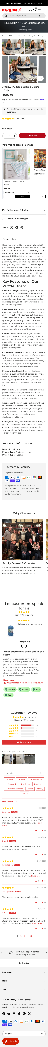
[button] (39, 15)
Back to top (24, 963)
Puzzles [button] (30, 789)
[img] (24, 612)
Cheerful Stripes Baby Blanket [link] (13, 183)
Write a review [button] (24, 742)
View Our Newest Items (32, 3)
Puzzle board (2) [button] (36, 779)
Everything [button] (25, 784)
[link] (16, 164)
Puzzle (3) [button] (21, 779)
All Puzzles (12, 36)
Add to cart (32, 135)
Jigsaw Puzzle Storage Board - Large (31, 36)
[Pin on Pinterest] (21, 227)
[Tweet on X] (11, 227)
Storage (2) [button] (12, 784)
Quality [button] (40, 789)
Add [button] (22, 197)
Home (4, 36)
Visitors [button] (24, 793)
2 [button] (21, 936)
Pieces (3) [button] (9, 779)
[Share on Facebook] (16, 227)
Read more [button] (36, 876)
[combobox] (24, 15)
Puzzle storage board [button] (14, 789)
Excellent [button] (37, 784)
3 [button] (24, 936)
